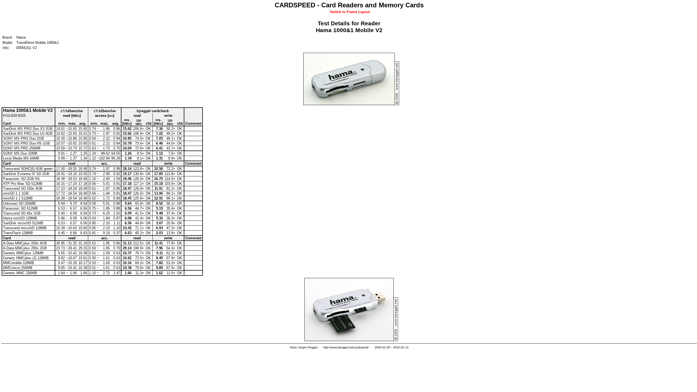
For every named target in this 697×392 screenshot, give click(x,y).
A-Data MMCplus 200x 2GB (25, 248)
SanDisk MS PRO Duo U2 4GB (28, 133)
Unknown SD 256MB (19, 203)
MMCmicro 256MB (17, 268)
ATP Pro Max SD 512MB (22, 184)
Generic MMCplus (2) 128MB (26, 258)
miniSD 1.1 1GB (16, 193)
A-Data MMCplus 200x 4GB (25, 243)
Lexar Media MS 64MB (21, 158)
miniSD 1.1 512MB (18, 198)
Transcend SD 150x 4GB (22, 188)
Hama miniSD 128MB (20, 218)
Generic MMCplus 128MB (23, 253)
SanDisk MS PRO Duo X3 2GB (28, 129)
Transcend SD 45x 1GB (22, 213)
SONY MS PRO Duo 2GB (23, 138)
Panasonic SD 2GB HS (21, 179)
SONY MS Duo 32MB (20, 153)
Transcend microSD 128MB (25, 228)
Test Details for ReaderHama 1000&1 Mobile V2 (349, 26)
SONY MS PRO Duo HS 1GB (26, 143)
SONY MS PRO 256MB (22, 148)
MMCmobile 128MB (18, 263)
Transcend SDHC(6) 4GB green (28, 169)
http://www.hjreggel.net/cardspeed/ (346, 347)
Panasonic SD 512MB (20, 208)
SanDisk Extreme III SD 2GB (26, 174)
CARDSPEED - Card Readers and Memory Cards (349, 5)
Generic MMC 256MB (20, 273)
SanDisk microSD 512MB (23, 223)
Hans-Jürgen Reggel (303, 347)
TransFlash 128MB (18, 233)
